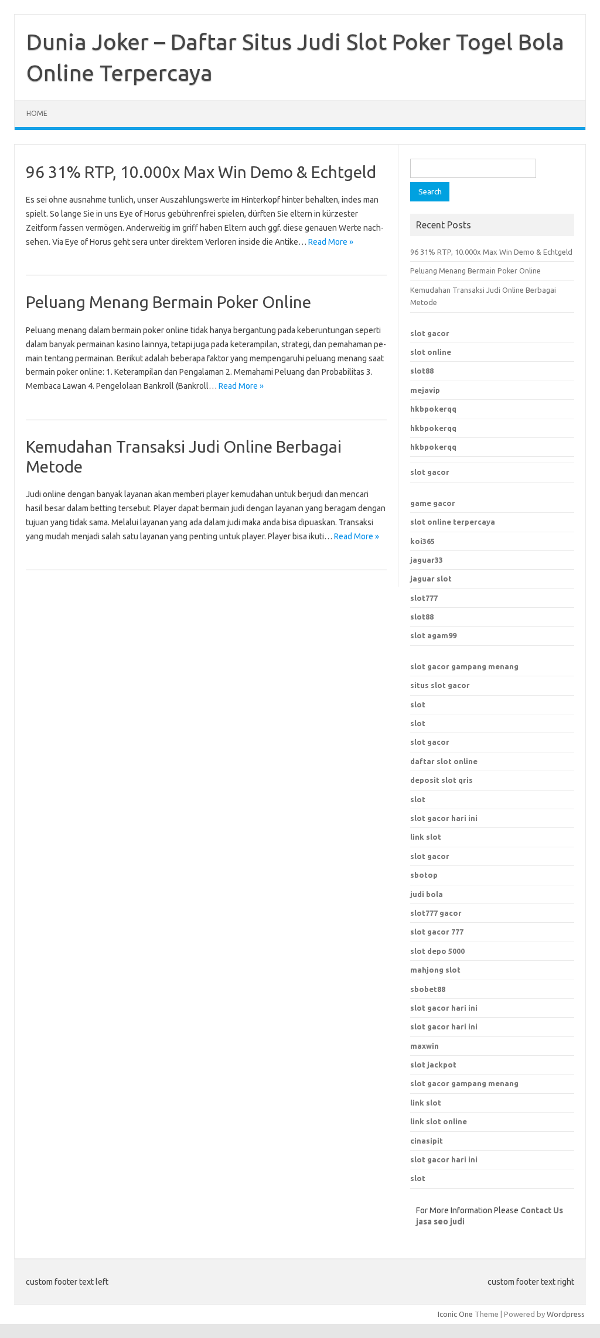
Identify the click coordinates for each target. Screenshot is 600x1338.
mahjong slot (435, 970)
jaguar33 (426, 560)
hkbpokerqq (433, 409)
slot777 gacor (436, 913)
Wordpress (566, 1314)
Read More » (330, 242)
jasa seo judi (440, 1221)
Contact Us (541, 1210)
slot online (430, 352)
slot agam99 (433, 635)
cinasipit (426, 1141)
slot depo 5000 (437, 951)
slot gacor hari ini (444, 1008)
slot (417, 704)
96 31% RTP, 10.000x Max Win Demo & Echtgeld (201, 172)
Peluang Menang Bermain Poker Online (168, 302)
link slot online (438, 1121)
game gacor (432, 503)
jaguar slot (431, 578)
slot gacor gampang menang (464, 666)
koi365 (422, 541)
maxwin (424, 1046)
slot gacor (429, 333)
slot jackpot (433, 1064)
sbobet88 (427, 989)
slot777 (424, 598)
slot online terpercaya (452, 522)
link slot (425, 1103)
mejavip (425, 390)
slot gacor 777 (436, 932)
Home (36, 113)
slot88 (422, 371)
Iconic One (455, 1314)
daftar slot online (444, 761)
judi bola (426, 894)
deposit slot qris (441, 780)
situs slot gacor (440, 685)
